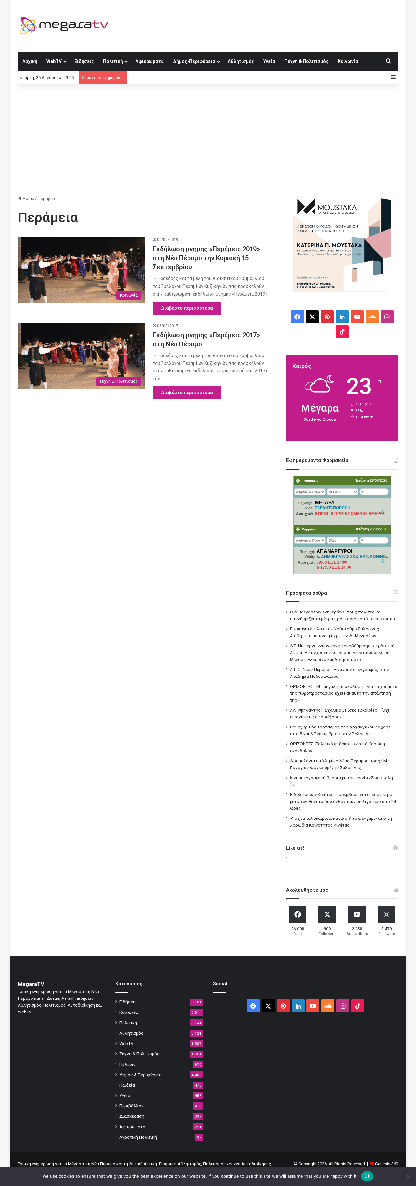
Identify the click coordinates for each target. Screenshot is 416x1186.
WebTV (54, 61)
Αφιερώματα (150, 61)
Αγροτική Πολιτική (138, 1137)
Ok (367, 1176)
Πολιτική (113, 61)
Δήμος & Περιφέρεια (140, 1074)
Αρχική (29, 61)
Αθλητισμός (241, 61)
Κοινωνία (348, 61)
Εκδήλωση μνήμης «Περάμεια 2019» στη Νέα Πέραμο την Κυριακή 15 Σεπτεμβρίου (206, 258)
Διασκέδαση (131, 1116)
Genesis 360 (386, 1163)
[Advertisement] (208, 139)
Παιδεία (127, 1085)
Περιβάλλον (131, 1105)
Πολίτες (127, 1064)
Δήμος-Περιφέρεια (194, 61)
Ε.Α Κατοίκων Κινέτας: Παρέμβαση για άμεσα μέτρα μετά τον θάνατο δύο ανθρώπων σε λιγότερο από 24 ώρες (343, 801)
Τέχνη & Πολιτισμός (306, 61)
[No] (408, 1176)
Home (28, 198)
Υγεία (269, 61)
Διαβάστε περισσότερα (187, 308)
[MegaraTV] (66, 25)
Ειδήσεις (84, 61)
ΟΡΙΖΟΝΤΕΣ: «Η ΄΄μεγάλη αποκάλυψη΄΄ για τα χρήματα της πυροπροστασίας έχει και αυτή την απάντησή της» (343, 693)
